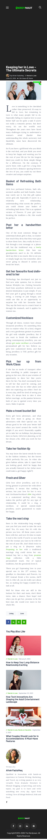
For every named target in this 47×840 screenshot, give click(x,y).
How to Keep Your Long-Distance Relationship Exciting (22, 663)
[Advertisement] (23, 35)
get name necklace (20, 343)
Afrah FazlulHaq (14, 770)
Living (11, 613)
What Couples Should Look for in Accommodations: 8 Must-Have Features (22, 738)
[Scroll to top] (45, 838)
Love (22, 613)
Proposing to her (14, 549)
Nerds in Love (31, 76)
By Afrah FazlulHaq (17, 76)
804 (29, 494)
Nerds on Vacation (24, 730)
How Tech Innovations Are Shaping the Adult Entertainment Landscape (22, 699)
